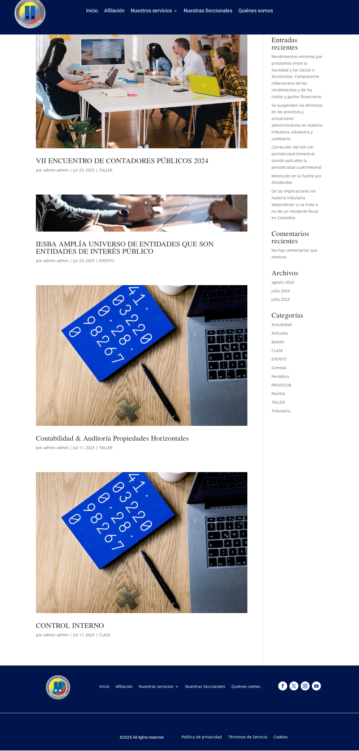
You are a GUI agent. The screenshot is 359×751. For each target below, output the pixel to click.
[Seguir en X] (293, 685)
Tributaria (280, 410)
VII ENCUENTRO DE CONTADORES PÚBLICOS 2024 (122, 160)
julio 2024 (280, 291)
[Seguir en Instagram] (305, 685)
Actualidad (281, 324)
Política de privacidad (201, 736)
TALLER (105, 170)
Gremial (278, 367)
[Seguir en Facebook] (282, 685)
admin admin (56, 170)
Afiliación (114, 12)
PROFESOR (281, 385)
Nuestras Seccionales (208, 12)
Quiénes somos (255, 12)
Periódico (280, 376)
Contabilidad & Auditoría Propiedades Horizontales (112, 438)
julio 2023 (280, 299)
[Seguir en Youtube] (316, 685)
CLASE (105, 634)
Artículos (279, 333)
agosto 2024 (282, 282)
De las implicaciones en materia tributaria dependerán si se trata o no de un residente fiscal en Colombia (294, 204)
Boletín (278, 342)
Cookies (280, 736)
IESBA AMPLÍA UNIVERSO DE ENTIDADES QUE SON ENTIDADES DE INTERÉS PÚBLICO (125, 247)
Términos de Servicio (247, 736)
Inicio (92, 12)
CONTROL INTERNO (70, 625)
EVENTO (106, 260)
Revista (278, 393)
